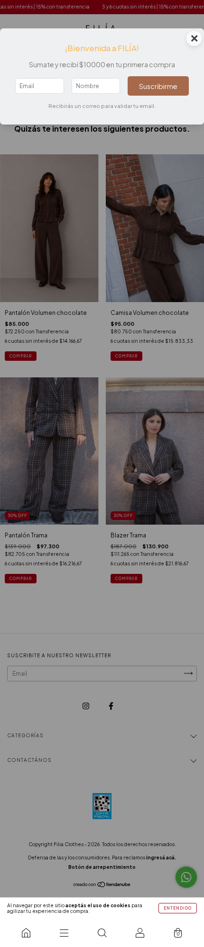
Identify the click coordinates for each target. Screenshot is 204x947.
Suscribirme (158, 86)
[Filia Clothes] (26, 933)
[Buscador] (102, 933)
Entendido (178, 908)
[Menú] (64, 933)
